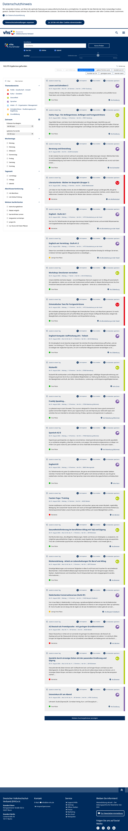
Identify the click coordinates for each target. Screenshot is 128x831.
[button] (85, 66)
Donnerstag (13, 155)
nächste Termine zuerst (86, 70)
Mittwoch (12, 151)
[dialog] (64, 14)
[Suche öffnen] (117, 33)
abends (11, 184)
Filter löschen (19, 81)
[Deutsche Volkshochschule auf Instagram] (104, 828)
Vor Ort (28, 50)
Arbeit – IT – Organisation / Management (23, 105)
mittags (11, 180)
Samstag (12, 162)
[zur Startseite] (17, 33)
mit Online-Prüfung (15, 197)
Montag (11, 143)
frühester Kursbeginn (14, 123)
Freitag (11, 158)
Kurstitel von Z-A (92, 73)
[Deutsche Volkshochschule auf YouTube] (109, 828)
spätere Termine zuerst (103, 70)
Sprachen (13, 101)
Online (44, 50)
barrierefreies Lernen (16, 214)
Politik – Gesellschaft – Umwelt (20, 90)
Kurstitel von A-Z (118, 70)
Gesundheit (14, 97)
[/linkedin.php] (114, 828)
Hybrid (59, 50)
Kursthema (27, 42)
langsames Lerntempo (16, 218)
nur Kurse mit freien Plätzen (18, 226)
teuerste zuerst (119, 73)
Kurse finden (99, 46)
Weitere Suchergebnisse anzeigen (85, 718)
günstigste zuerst (106, 73)
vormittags (12, 176)
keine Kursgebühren (16, 207)
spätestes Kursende (13, 131)
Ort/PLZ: (27, 56)
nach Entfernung (70, 70)
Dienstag (12, 147)
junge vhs (12, 222)
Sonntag (12, 166)
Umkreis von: (72, 56)
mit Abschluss (13, 193)
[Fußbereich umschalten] (122, 789)
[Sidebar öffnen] (123, 33)
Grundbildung (15, 114)
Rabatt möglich (14, 210)
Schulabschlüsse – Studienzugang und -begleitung (23, 110)
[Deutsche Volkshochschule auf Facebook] (98, 828)
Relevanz (59, 70)
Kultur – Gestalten (16, 94)
